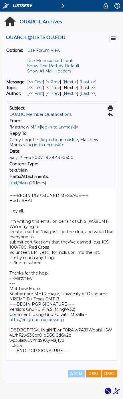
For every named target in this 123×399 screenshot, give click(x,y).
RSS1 (93, 373)
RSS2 (109, 373)
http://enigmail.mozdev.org (36, 319)
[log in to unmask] (58, 127)
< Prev (53, 82)
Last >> (88, 82)
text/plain (18, 182)
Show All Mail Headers (49, 71)
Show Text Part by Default (53, 65)
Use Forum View (43, 50)
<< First (36, 82)
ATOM (76, 373)
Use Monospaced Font (50, 60)
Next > (70, 82)
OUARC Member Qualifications (40, 114)
